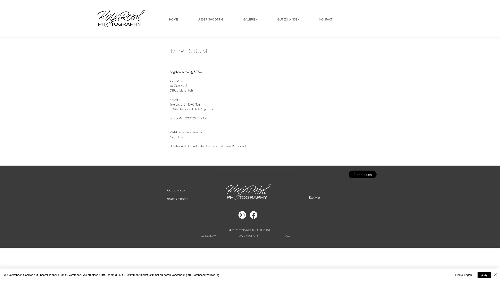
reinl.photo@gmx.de (200, 109)
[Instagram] (242, 215)
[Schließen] (495, 275)
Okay (484, 275)
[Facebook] (253, 215)
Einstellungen (463, 275)
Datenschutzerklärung (206, 275)
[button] (250, 19)
